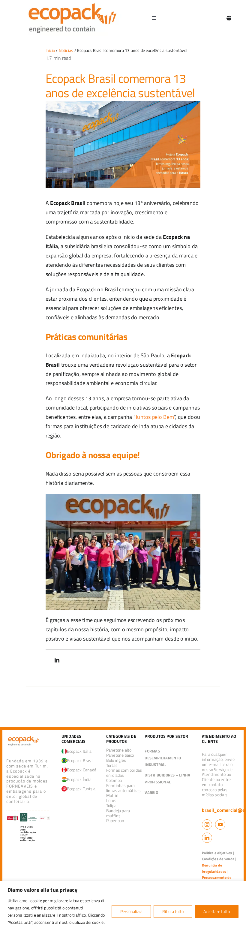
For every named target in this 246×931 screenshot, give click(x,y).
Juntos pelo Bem (155, 417)
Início (50, 50)
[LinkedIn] (57, 660)
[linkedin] (207, 838)
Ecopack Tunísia (81, 788)
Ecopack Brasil (80, 760)
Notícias (66, 50)
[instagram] (207, 824)
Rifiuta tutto (173, 911)
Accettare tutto (216, 911)
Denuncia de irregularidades (214, 868)
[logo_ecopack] (23, 736)
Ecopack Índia (79, 779)
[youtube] (220, 824)
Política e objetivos (217, 853)
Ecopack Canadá (81, 770)
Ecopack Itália (79, 751)
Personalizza (131, 911)
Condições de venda (218, 859)
